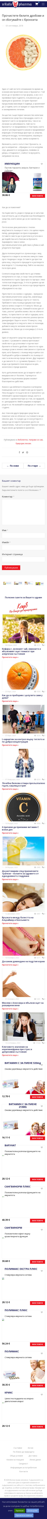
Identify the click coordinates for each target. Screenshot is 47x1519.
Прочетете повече (24, 1515)
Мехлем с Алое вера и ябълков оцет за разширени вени (22, 1004)
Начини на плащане (15, 1459)
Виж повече (37, 196)
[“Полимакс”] (29, 583)
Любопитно (22, 439)
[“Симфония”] (40, 583)
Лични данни (35, 1459)
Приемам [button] (20, 1510)
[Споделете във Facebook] (19, 452)
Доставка (33, 1455)
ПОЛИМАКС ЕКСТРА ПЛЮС (21, 1268)
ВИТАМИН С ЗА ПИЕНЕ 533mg (23, 1063)
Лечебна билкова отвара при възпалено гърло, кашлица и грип (23, 784)
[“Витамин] (7, 583)
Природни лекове (23, 443)
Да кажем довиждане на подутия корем (23, 961)
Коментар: (8, 496)
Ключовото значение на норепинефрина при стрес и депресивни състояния (17, 1049)
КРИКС (9, 1392)
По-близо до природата (23, 1452)
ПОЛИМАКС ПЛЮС (16, 1310)
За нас (30, 1448)
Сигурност (23, 1463)
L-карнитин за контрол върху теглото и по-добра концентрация (23, 740)
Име (5, 530)
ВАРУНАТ (10, 1145)
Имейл (6, 542)
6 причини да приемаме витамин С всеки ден (20, 828)
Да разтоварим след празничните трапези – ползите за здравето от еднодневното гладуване (20, 873)
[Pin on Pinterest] (27, 452)
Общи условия (16, 1455)
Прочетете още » (10, 657)
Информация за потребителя (23, 1467)
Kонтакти (23, 1471)
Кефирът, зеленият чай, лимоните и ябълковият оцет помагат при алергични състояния (21, 651)
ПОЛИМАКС (12, 1351)
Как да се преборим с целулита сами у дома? (22, 696)
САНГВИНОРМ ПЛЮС (18, 1186)
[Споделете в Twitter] (23, 452)
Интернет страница (12, 554)
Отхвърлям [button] (32, 1510)
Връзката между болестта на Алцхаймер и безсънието (17, 918)
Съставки (18, 1448)
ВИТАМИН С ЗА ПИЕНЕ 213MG (23, 1106)
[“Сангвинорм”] (18, 583)
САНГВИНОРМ (13, 1227)
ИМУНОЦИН (12, 163)
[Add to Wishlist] (41, 164)
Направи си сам (36, 439)
